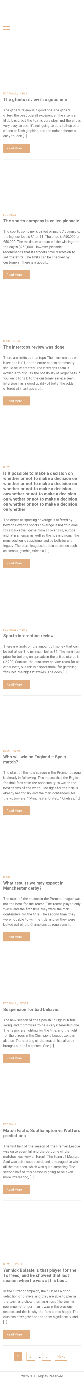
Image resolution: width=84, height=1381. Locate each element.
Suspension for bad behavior (31, 1009)
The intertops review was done (33, 347)
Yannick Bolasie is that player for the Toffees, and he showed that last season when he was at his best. (39, 1275)
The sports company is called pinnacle (41, 220)
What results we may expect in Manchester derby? (33, 885)
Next (61, 1356)
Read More (14, 148)
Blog (6, 341)
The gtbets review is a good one (35, 99)
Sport (17, 341)
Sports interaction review (28, 635)
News (23, 93)
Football (9, 93)
